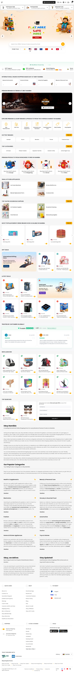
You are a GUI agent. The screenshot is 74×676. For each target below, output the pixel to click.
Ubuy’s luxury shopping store (51, 485)
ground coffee (65, 509)
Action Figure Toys (51, 150)
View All (69, 135)
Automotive (44, 517)
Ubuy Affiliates (30, 608)
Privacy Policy (39, 669)
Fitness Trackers (8, 150)
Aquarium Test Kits (22, 150)
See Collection (48, 106)
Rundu (27, 631)
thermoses (9, 543)
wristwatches (7, 526)
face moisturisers (50, 488)
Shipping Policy (6, 608)
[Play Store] (63, 631)
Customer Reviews (31, 596)
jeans (16, 524)
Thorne (37, 139)
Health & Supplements (11, 479)
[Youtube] (67, 669)
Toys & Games (44, 535)
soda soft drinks (44, 509)
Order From (15, 49)
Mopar (64, 526)
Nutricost (8, 488)
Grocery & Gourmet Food (48, 498)
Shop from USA (5, 663)
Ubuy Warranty (6, 616)
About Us (4, 591)
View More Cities (30, 649)
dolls (47, 544)
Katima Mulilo (29, 641)
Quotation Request (7, 596)
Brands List (29, 593)
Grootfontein (29, 644)
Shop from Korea (48, 663)
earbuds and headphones (10, 509)
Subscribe (54, 418)
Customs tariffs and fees (8, 606)
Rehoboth (28, 646)
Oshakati (28, 636)
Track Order (5, 603)
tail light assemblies (60, 522)
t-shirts (10, 524)
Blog (27, 601)
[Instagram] (64, 669)
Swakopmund (29, 639)
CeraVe (58, 488)
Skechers (23, 139)
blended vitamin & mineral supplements (18, 487)
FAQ (27, 603)
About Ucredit (29, 606)
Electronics (7, 498)
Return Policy (29, 598)
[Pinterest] (62, 670)
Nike (15, 522)
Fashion (6, 517)
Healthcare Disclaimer (8, 618)
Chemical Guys (51, 139)
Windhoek (28, 629)
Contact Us (5, 593)
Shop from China (59, 663)
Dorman (57, 526)
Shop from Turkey (6, 665)
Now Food (15, 488)
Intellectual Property (7, 598)
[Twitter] (70, 669)
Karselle (52, 490)
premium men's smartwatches (20, 507)
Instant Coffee (37, 150)
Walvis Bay (29, 634)
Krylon (8, 139)
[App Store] (54, 631)
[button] (59, 2)
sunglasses (17, 526)
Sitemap (4, 601)
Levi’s (20, 522)
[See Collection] (37, 103)
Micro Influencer (6, 611)
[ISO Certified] (16, 656)
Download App (30, 591)
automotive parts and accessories (61, 520)
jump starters (50, 522)
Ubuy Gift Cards (30, 611)
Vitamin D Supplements (65, 150)
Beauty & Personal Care (47, 479)
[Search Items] (63, 44)
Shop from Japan (24, 663)
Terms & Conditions (29, 669)
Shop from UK (14, 663)
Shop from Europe (17, 665)
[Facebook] (62, 669)
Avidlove (65, 139)
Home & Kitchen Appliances (13, 535)
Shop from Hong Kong (36, 663)
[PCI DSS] (5, 656)
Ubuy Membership (6, 613)
